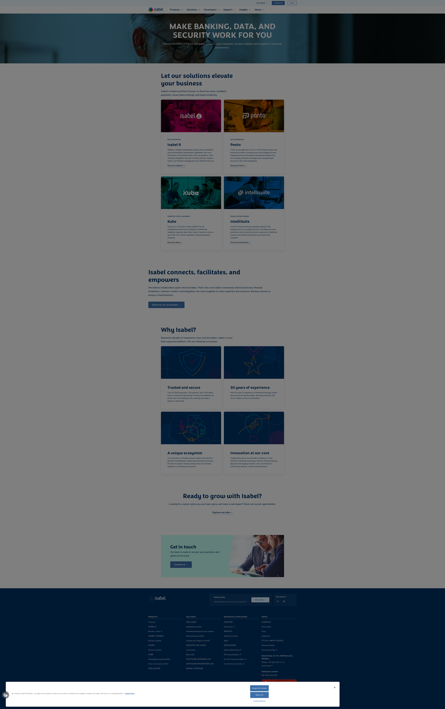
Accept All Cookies (259, 688)
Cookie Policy (130, 694)
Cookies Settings (259, 701)
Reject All (259, 695)
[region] (173, 694)
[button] (5, 695)
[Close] (334, 687)
